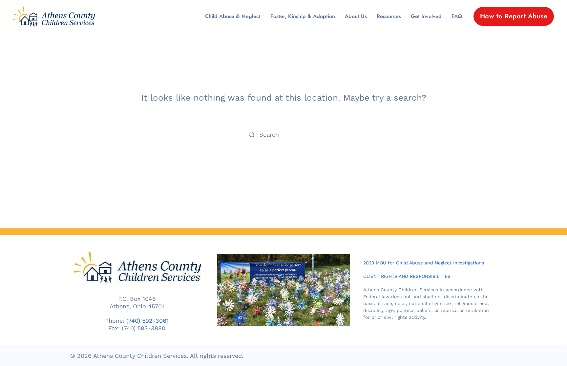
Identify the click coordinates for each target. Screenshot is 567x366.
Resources (389, 16)
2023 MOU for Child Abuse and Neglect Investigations (423, 262)
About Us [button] (356, 16)
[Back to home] (54, 16)
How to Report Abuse (514, 16)
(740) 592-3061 (147, 320)
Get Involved (426, 16)
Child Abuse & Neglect (233, 16)
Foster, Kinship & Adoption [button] (302, 16)
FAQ (457, 16)
